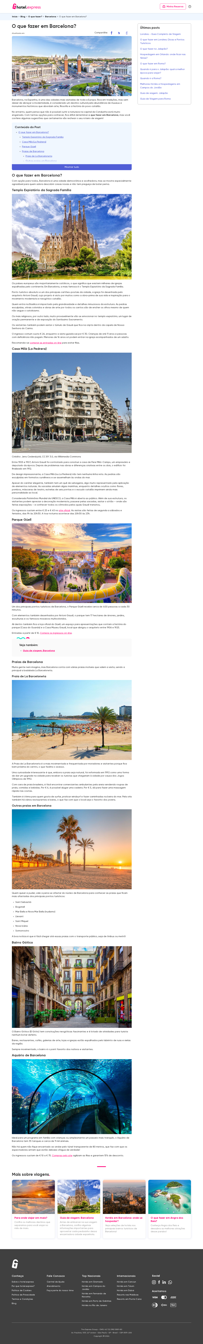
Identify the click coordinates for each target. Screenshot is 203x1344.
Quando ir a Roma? (150, 78)
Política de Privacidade (23, 1295)
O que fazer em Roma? (153, 64)
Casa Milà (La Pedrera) (34, 142)
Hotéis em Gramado (92, 1282)
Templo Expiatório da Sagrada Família (42, 137)
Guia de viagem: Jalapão (154, 93)
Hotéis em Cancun (126, 1282)
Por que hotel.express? (23, 1286)
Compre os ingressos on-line (56, 633)
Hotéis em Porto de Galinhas (96, 1301)
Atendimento (53, 1286)
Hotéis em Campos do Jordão (93, 1287)
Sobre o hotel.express (23, 1282)
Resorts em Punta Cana (129, 1299)
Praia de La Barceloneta (39, 156)
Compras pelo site (62, 1155)
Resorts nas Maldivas (128, 1295)
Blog (14, 1303)
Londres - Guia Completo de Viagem (160, 34)
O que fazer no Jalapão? (154, 49)
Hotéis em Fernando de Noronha (94, 1295)
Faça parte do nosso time (60, 1290)
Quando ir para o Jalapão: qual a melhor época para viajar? (162, 71)
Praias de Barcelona (33, 151)
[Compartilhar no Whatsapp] (129, 33)
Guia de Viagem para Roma (155, 99)
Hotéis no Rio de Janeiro (94, 1305)
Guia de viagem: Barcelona (39, 651)
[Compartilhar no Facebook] (113, 33)
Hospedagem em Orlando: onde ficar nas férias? (163, 56)
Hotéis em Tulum (125, 1286)
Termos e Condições (22, 1299)
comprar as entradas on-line (46, 343)
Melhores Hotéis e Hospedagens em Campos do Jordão (160, 86)
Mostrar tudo (72, 167)
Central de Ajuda (55, 1282)
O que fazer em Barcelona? (33, 132)
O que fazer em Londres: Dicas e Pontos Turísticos (162, 42)
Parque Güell (29, 147)
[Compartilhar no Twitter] (121, 33)
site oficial (64, 510)
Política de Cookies (22, 1290)
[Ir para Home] (26, 7)
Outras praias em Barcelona (41, 161)
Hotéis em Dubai (125, 1290)
